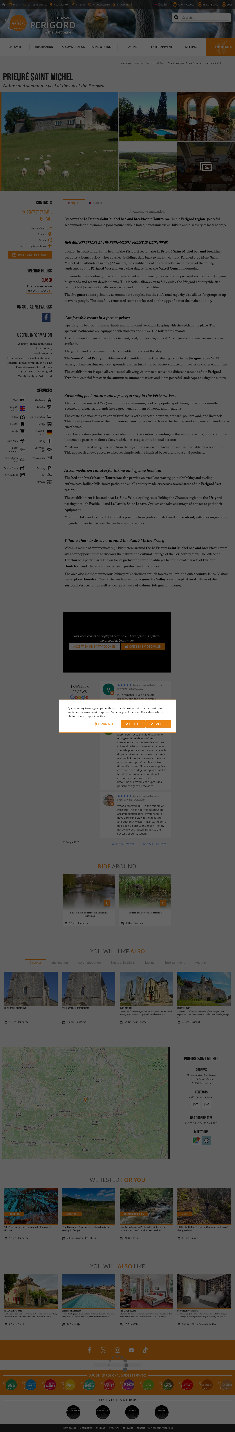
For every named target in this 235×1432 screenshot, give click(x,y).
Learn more (107, 724)
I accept (161, 724)
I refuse (135, 724)
